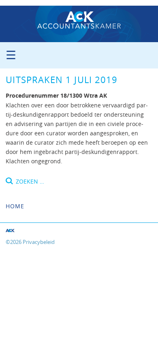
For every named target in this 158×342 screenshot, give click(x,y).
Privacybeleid (39, 242)
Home (15, 206)
